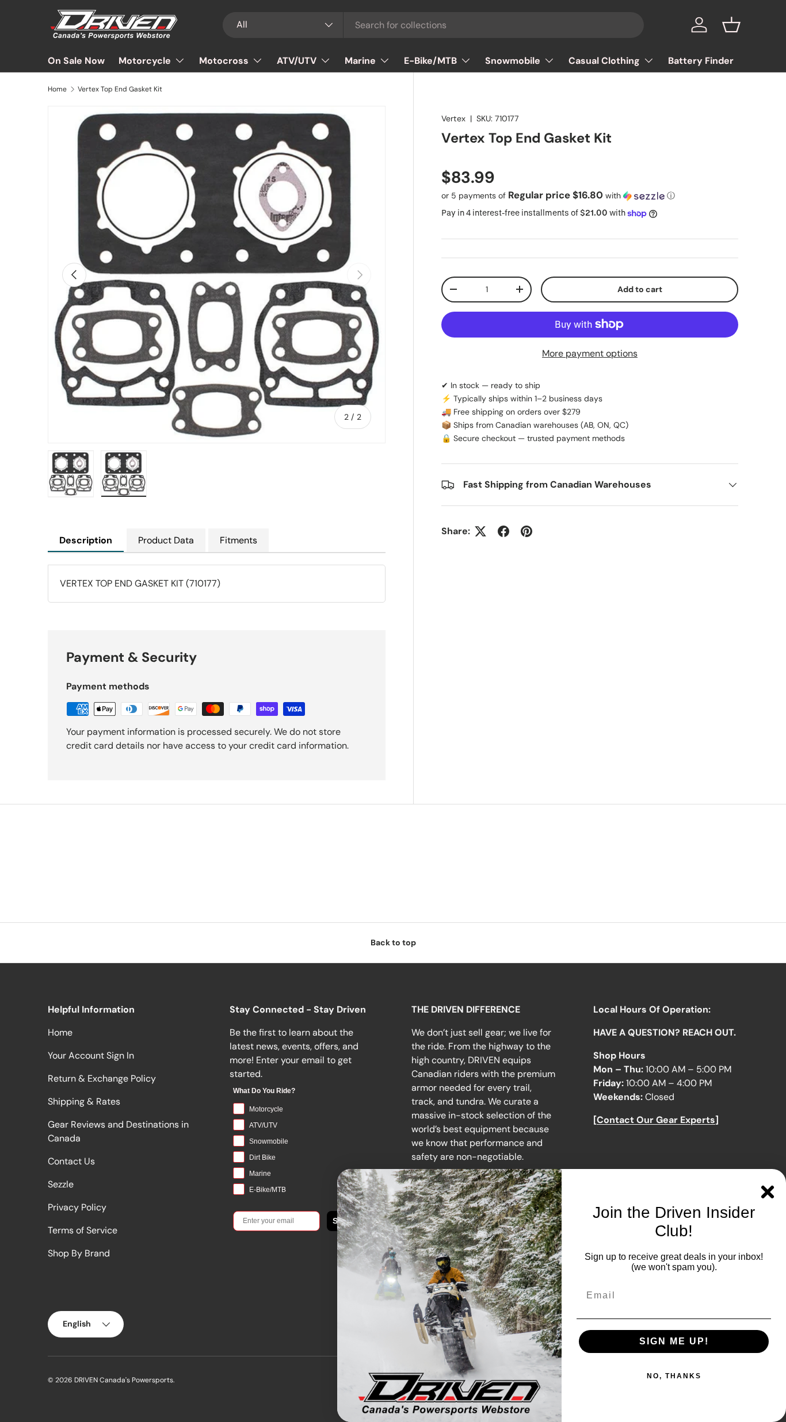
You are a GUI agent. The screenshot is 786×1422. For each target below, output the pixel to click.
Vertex (453, 118)
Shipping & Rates (84, 1101)
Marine (360, 61)
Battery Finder (701, 61)
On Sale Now (76, 61)
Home (57, 89)
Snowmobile (512, 61)
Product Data (166, 540)
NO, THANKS (674, 1376)
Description (85, 540)
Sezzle (61, 1184)
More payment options (590, 353)
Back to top (393, 942)
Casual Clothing (604, 61)
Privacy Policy (77, 1207)
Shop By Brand (79, 1253)
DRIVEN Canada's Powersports (123, 1380)
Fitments (238, 540)
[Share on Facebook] (503, 531)
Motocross (224, 61)
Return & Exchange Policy (102, 1078)
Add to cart (639, 289)
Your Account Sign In (91, 1055)
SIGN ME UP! (674, 1341)
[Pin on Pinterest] (526, 531)
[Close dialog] (767, 1191)
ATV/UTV (296, 61)
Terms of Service (82, 1230)
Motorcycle (145, 61)
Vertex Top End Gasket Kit (120, 89)
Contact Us (71, 1161)
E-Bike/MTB (430, 61)
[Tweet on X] (480, 531)
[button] (731, 24)
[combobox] (433, 25)
